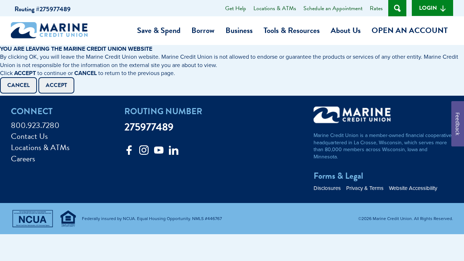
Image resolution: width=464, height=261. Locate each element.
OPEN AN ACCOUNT (410, 30)
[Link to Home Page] (52, 31)
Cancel (18, 85)
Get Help (235, 8)
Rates (376, 8)
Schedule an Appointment (332, 8)
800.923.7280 (35, 125)
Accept (56, 85)
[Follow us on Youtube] (158, 152)
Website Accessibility (413, 188)
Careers (23, 159)
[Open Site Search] (397, 8)
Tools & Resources (292, 30)
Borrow (203, 30)
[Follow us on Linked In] (173, 152)
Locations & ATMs (274, 8)
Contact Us (29, 136)
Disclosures (327, 188)
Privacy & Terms (365, 188)
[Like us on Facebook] (129, 152)
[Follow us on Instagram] (144, 152)
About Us (346, 30)
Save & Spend (159, 30)
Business (239, 30)
